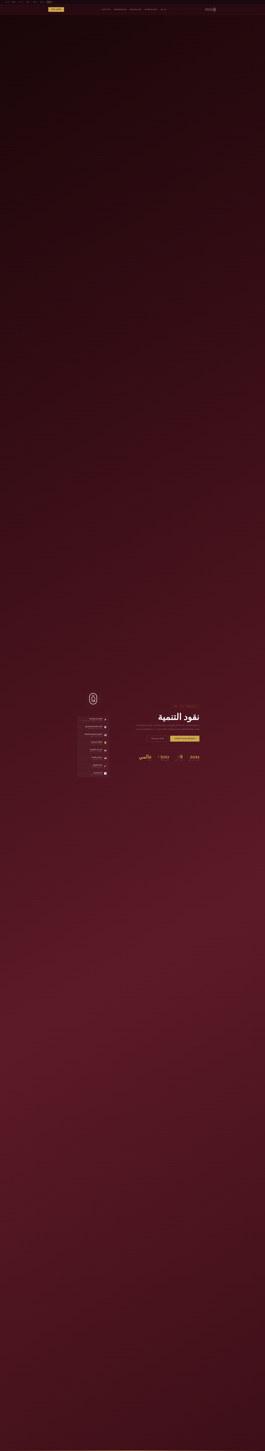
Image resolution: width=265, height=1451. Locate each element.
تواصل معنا (56, 9)
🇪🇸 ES (28, 2)
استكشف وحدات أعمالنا (185, 739)
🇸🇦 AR (49, 2)
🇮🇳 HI (14, 2)
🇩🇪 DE (7, 2)
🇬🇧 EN (42, 2)
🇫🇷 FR (35, 2)
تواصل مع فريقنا (157, 739)
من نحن (163, 9)
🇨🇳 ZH (21, 2)
